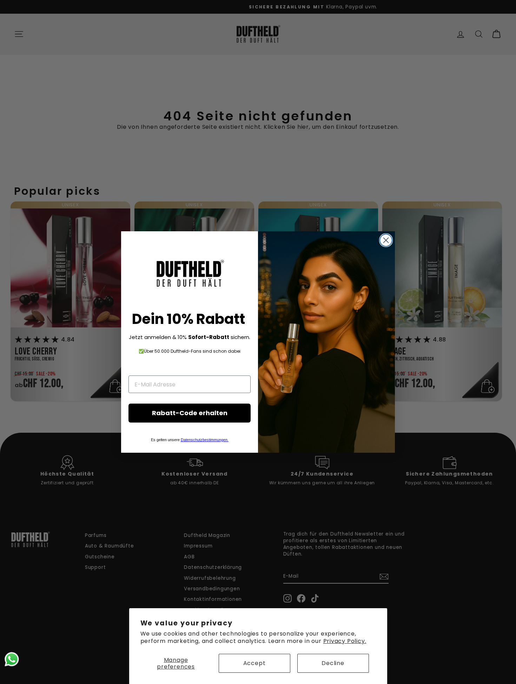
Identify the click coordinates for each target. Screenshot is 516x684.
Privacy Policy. (344, 641)
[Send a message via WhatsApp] (12, 659)
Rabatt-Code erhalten (189, 413)
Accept (254, 663)
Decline (333, 663)
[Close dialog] (386, 240)
